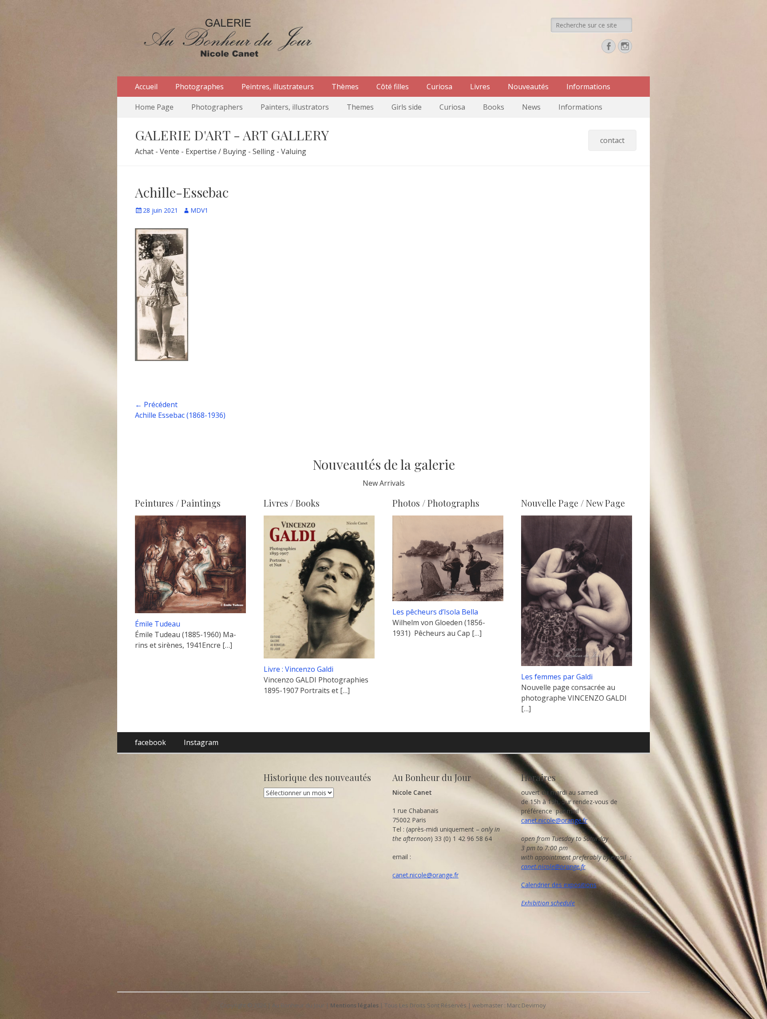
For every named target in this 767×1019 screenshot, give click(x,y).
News (531, 107)
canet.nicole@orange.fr (425, 875)
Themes (360, 107)
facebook (150, 742)
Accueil (146, 86)
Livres (480, 86)
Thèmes (345, 86)
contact (612, 140)
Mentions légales (354, 1005)
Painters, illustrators (295, 107)
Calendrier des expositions (559, 884)
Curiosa (439, 86)
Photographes (199, 86)
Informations (588, 86)
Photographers (217, 107)
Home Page (154, 107)
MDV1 (199, 210)
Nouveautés (528, 86)
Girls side (406, 107)
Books (493, 107)
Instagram (201, 742)
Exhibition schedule (548, 903)
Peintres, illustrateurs (277, 86)
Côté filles (392, 86)
